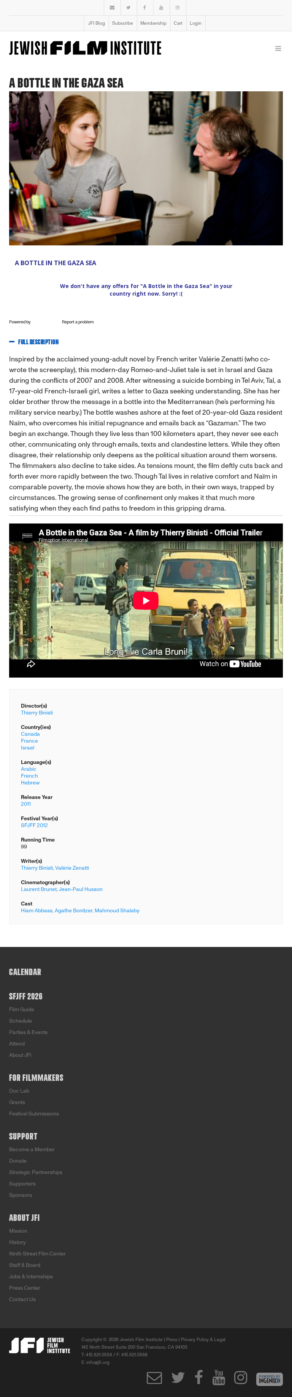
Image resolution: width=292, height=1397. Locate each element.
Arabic (28, 769)
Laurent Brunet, (39, 889)
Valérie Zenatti (72, 868)
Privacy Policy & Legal (203, 1339)
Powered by (20, 322)
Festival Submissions (34, 1114)
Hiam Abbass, (37, 910)
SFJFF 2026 (26, 996)
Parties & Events (28, 1032)
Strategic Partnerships (35, 1172)
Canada (30, 734)
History (17, 1242)
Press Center (24, 1288)
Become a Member (32, 1149)
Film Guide (21, 1009)
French (29, 776)
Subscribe (122, 23)
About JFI (20, 1055)
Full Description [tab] (38, 342)
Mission (18, 1231)
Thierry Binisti (37, 713)
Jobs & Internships (31, 1276)
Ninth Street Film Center (37, 1254)
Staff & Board (24, 1265)
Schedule (20, 1021)
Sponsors (20, 1195)
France (29, 741)
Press (172, 1339)
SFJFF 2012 (34, 825)
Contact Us (22, 1299)
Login (196, 23)
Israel (27, 748)
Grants (17, 1102)
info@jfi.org (98, 1362)
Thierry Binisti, (37, 868)
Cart (178, 23)
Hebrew (30, 783)
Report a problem (78, 322)
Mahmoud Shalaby (117, 910)
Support (23, 1136)
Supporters (22, 1184)
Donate (18, 1161)
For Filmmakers (36, 1078)
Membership (153, 23)
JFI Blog (96, 23)
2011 (26, 804)
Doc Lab (19, 1091)
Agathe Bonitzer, (74, 910)
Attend (17, 1044)
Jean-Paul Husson (81, 889)
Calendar (25, 972)
